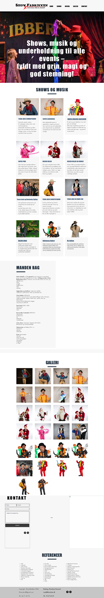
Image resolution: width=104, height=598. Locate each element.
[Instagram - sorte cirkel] (70, 592)
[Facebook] (67, 592)
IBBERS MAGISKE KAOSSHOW (76, 119)
